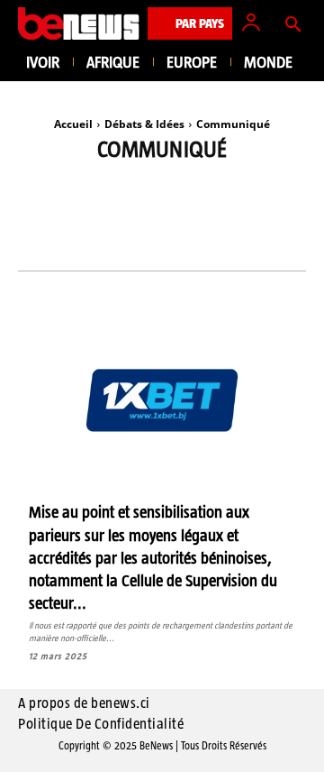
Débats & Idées (144, 124)
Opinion (157, 239)
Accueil (73, 124)
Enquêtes (204, 212)
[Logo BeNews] (79, 23)
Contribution (101, 212)
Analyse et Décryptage (146, 185)
